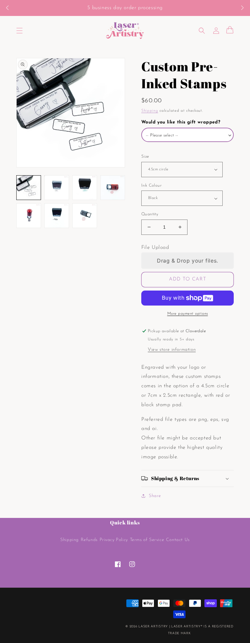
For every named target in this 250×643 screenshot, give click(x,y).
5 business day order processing (125, 7)
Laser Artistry (153, 626)
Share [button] (155, 495)
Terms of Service (147, 539)
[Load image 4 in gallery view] (112, 187)
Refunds (89, 539)
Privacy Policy (114, 539)
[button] (10, 8)
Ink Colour (151, 185)
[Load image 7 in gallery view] (84, 215)
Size (145, 156)
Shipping (149, 111)
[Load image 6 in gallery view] (56, 215)
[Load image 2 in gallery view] (56, 187)
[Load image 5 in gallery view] (28, 215)
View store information (172, 349)
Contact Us (178, 539)
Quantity (149, 214)
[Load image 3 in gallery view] (84, 187)
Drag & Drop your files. (187, 260)
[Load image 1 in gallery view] (28, 187)
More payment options (187, 314)
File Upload (155, 247)
